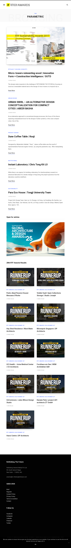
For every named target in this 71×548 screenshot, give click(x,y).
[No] (69, 543)
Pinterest (9, 521)
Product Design (13, 132)
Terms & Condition (12, 499)
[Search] (67, 4)
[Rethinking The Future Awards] (18, 5)
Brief (7, 489)
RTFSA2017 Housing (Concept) (17, 69)
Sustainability (13, 188)
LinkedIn (9, 518)
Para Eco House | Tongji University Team (29, 192)
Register (9, 492)
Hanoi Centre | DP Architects (17, 436)
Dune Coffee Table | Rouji (21, 136)
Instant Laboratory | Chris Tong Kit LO (28, 164)
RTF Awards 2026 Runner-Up (15, 289)
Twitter (8, 523)
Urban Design (12, 98)
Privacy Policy (10, 496)
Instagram (9, 516)
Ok (35, 544)
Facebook (9, 514)
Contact (8, 501)
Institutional (12, 160)
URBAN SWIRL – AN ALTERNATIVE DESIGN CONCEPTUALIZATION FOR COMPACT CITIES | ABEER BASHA (31, 105)
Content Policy (10, 494)
